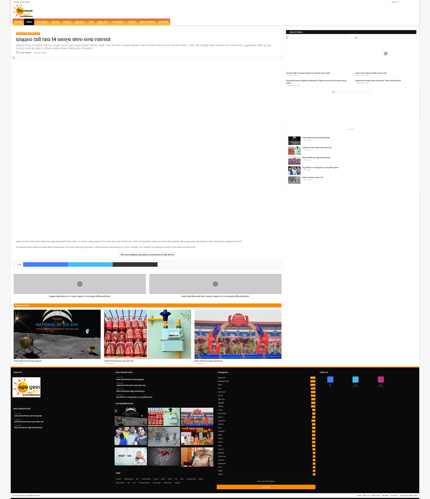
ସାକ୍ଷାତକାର (222, 463)
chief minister (146, 479)
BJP (137, 479)
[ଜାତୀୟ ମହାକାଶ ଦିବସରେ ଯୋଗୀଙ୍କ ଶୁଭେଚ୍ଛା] (57, 334)
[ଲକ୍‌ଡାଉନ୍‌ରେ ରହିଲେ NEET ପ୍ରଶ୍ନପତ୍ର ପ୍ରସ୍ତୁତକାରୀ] (131, 456)
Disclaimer (385, 495)
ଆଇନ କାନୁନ (222, 413)
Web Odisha (413, 495)
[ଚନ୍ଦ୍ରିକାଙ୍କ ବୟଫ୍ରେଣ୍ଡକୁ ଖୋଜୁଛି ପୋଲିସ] (197, 457)
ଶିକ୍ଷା (220, 435)
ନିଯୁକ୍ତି (220, 471)
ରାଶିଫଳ (220, 438)
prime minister (120, 483)
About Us (366, 495)
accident (118, 479)
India (181, 479)
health (170, 479)
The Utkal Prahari (144, 483)
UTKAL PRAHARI (25, 53)
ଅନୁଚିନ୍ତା (221, 449)
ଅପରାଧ (220, 410)
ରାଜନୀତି (220, 395)
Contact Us (394, 495)
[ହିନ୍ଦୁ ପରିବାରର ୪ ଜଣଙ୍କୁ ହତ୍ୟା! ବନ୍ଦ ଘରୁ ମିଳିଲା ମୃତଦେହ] (294, 170)
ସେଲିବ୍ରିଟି (221, 431)
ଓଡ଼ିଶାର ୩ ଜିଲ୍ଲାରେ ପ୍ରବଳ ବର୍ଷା (312, 177)
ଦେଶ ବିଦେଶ (222, 392)
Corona (155, 479)
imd (176, 479)
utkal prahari (157, 483)
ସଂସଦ (220, 467)
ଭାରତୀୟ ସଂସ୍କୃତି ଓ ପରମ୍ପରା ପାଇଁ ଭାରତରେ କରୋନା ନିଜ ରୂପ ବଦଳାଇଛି (308, 73)
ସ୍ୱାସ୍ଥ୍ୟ (221, 403)
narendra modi (190, 479)
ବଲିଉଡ (220, 442)
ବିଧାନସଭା (221, 453)
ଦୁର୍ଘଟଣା (220, 417)
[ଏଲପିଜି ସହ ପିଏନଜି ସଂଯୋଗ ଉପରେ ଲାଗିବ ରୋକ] (147, 334)
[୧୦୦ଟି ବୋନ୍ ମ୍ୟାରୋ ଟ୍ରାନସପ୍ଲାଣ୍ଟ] (197, 436)
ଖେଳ (219, 428)
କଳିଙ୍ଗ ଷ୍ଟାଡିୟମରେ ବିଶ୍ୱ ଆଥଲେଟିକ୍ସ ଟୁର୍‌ (209, 361)
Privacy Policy (375, 495)
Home (359, 495)
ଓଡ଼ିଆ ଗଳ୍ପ (222, 456)
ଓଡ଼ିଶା (29, 33)
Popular (351, 129)
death (163, 479)
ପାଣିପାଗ (220, 424)
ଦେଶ (219, 388)
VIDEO (220, 474)
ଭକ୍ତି (219, 446)
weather (177, 483)
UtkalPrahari (168, 483)
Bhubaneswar (128, 479)
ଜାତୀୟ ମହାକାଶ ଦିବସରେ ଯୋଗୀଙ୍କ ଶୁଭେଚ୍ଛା (27, 361)
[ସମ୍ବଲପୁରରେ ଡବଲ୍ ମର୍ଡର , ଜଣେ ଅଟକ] (164, 456)
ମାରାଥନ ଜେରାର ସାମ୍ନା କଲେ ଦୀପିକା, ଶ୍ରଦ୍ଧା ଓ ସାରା (371, 73)
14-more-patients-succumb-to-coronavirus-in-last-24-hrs (148, 255)
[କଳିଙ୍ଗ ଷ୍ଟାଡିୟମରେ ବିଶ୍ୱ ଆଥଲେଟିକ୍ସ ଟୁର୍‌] (238, 334)
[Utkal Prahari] (22, 10)
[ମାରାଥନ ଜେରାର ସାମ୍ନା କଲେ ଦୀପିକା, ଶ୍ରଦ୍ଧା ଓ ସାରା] (385, 53)
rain (134, 483)
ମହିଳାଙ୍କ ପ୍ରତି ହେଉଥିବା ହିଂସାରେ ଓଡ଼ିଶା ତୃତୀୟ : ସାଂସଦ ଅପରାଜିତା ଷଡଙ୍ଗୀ (378, 80)
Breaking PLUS (21, 33)
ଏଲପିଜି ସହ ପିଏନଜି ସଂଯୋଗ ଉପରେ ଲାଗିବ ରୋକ (118, 361)
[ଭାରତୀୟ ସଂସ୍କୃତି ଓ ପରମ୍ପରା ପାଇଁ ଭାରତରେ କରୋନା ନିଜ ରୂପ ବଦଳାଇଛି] (316, 53)
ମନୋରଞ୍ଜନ (222, 420)
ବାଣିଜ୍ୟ (220, 406)
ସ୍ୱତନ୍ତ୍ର (221, 399)
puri (129, 483)
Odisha (201, 479)
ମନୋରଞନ (221, 460)
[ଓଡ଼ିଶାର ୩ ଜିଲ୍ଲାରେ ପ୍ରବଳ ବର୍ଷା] (294, 180)
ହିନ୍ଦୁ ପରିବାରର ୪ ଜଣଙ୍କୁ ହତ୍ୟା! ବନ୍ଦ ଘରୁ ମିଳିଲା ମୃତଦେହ (320, 167)
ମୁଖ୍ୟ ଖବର (36, 33)
